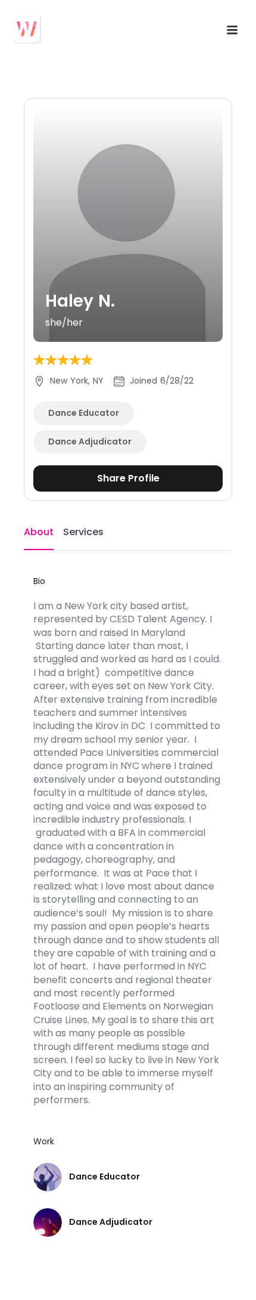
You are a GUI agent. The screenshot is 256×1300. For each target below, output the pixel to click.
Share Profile (128, 478)
